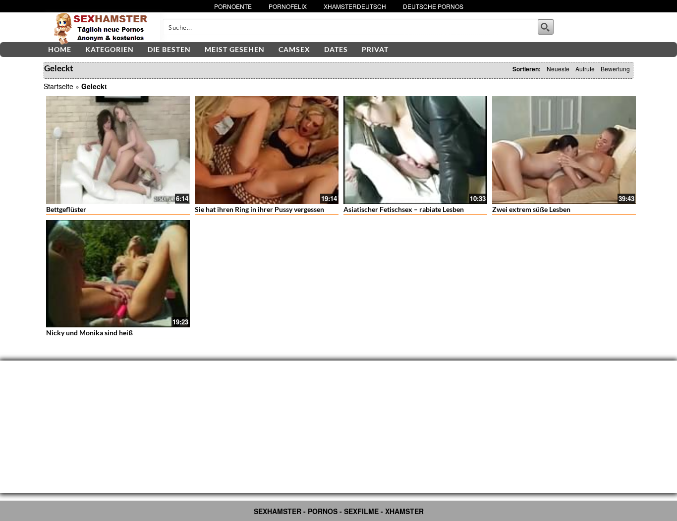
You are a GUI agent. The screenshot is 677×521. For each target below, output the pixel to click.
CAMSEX (294, 49)
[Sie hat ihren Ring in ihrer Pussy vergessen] (266, 150)
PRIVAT (375, 49)
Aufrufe (585, 68)
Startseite (58, 86)
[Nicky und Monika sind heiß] (118, 274)
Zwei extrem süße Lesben (531, 209)
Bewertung (615, 68)
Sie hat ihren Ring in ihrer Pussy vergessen (259, 209)
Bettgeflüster (66, 209)
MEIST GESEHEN (235, 49)
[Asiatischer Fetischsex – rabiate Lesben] (415, 150)
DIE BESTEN (169, 49)
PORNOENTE (233, 6)
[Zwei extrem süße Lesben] (564, 150)
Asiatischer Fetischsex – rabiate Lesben (403, 209)
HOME (59, 49)
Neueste (558, 68)
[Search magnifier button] (546, 27)
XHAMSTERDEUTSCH (355, 6)
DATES (336, 49)
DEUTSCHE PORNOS (433, 6)
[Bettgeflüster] (118, 150)
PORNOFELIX (288, 6)
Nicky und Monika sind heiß (89, 332)
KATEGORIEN (109, 49)
